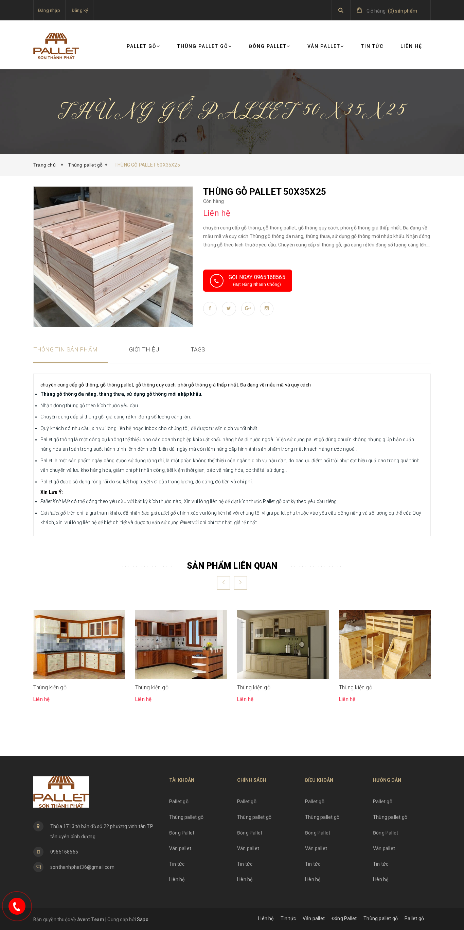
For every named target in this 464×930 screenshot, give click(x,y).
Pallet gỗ (142, 46)
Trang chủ (45, 165)
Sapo (142, 919)
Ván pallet (323, 46)
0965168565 (64, 852)
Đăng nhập (49, 10)
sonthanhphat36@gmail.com (82, 867)
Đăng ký (80, 10)
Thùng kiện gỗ (50, 687)
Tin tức (372, 46)
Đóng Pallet (268, 46)
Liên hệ (411, 46)
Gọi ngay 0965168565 (257, 280)
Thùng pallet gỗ (202, 46)
